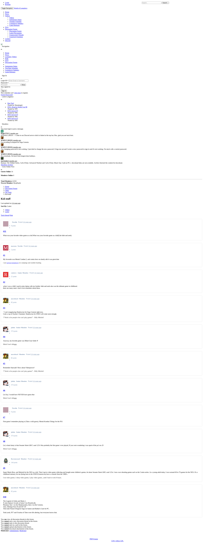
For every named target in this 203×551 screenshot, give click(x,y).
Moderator (22, 531)
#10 (4, 497)
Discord (7, 41)
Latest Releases (14, 25)
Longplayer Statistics (16, 23)
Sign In (4, 91)
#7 (4, 417)
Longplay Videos (11, 57)
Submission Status (15, 20)
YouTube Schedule (11, 68)
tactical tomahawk (13, 263)
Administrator (14, 531)
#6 (4, 390)
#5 (4, 363)
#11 (4, 231)
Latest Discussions (15, 33)
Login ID (4, 80)
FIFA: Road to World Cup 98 (17, 107)
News (7, 14)
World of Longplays (20, 8)
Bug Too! (11, 103)
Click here (17, 93)
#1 (4, 255)
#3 (4, 308)
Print (11, 215)
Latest (7, 212)
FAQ (6, 27)
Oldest (7, 210)
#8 (4, 441)
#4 (4, 337)
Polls (6, 59)
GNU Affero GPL (117, 541)
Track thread (5, 215)
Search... (165, 3)
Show (23, 85)
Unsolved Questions (16, 37)
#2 (4, 282)
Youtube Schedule (15, 21)
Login (7, 2)
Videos (7, 16)
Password (5, 83)
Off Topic (8, 192)
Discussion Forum (11, 29)
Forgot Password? (7, 95)
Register (8, 4)
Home (7, 12)
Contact (7, 39)
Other (7, 190)
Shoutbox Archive (7, 165)
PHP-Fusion (94, 539)
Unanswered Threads (16, 35)
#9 (4, 468)
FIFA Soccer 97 (13, 111)
